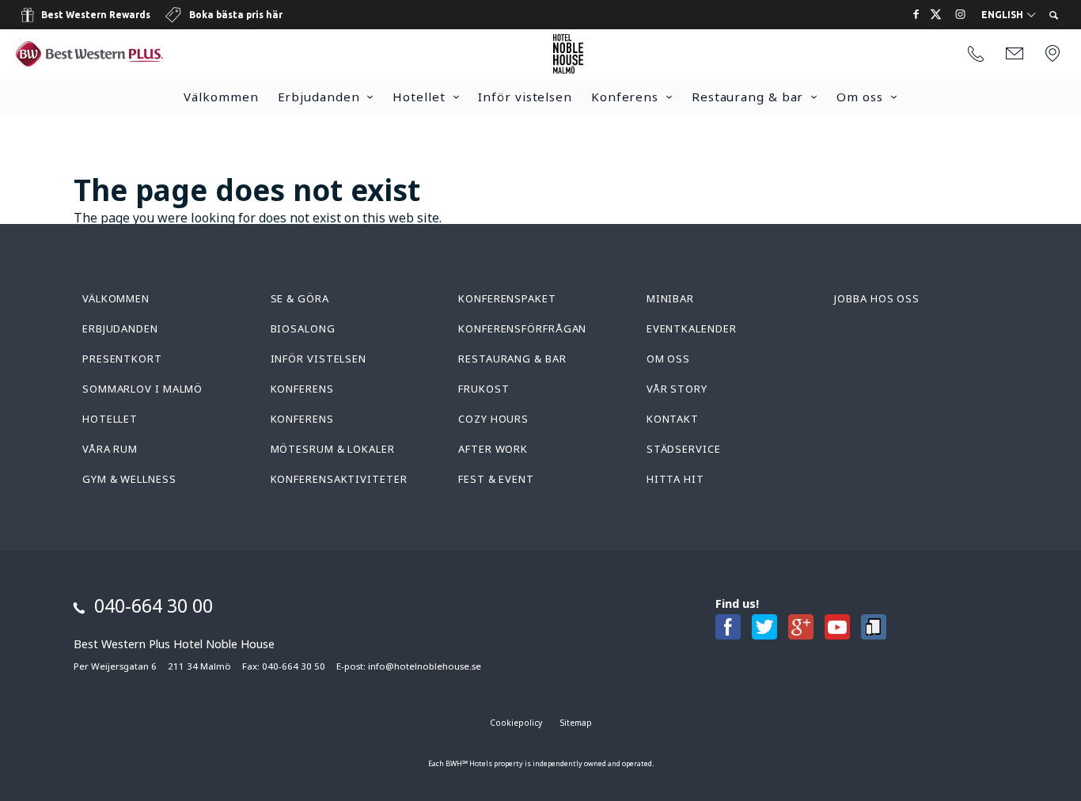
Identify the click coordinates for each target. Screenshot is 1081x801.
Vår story (677, 389)
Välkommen (221, 96)
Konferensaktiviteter (339, 479)
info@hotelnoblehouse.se (424, 666)
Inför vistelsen (525, 96)
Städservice (684, 449)
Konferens (624, 96)
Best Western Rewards (95, 14)
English (1003, 15)
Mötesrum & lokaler (333, 449)
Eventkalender (692, 328)
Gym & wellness (129, 479)
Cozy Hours (493, 419)
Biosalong (303, 328)
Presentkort (122, 358)
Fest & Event (496, 479)
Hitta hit (675, 479)
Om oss (859, 96)
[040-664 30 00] (976, 54)
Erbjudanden (319, 96)
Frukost (483, 389)
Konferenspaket (507, 298)
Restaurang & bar (747, 96)
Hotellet (419, 96)
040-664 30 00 (153, 605)
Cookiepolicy (516, 722)
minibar (670, 298)
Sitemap (576, 722)
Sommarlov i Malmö (142, 389)
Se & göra (300, 298)
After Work (493, 449)
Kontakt (673, 419)
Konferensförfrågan (522, 328)
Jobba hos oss (877, 298)
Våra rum (110, 449)
